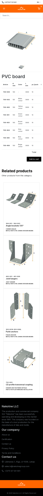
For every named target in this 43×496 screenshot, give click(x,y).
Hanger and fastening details (16, 388)
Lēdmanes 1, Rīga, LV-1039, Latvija (20, 462)
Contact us (6, 444)
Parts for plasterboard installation (19, 389)
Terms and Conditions (11, 453)
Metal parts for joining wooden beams (19, 230)
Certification (7, 439)
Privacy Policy (8, 448)
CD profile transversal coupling (19, 384)
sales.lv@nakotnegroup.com (17, 466)
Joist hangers (11, 279)
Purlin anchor (11, 335)
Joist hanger (10, 282)
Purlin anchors (12, 331)
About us (6, 435)
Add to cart (34, 159)
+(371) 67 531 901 (10, 2)
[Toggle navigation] (4, 9)
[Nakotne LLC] (22, 9)
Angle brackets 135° (15, 226)
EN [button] (38, 2)
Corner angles (11, 229)
